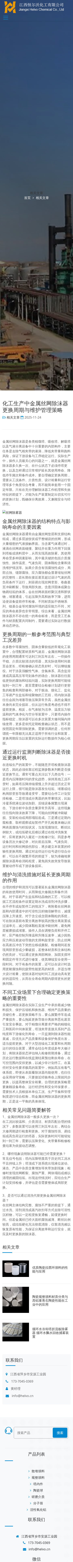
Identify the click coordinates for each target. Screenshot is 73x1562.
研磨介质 (38, 1497)
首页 (27, 198)
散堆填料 (38, 1471)
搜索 (60, 1433)
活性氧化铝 (38, 1509)
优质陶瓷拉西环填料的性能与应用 (50, 1269)
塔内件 (38, 1484)
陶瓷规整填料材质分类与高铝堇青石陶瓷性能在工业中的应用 (50, 1300)
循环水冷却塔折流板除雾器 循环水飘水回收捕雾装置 (50, 1333)
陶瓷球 (38, 1490)
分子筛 (38, 1503)
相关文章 (36, 193)
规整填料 (38, 1477)
